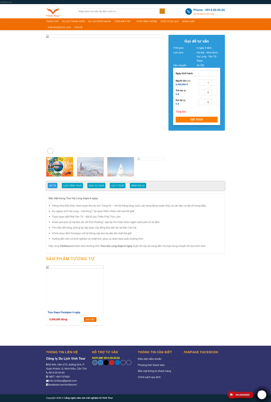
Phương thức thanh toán (151, 365)
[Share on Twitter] (100, 362)
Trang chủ (52, 21)
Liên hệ (78, 27)
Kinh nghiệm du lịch (59, 27)
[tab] (52, 186)
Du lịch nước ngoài (99, 21)
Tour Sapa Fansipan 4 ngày (64, 312)
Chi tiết (90, 319)
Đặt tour (196, 119)
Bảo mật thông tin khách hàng (154, 371)
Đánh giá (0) (138, 185)
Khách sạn (188, 21)
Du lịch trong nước (73, 21)
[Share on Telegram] (128, 362)
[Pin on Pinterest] (111, 362)
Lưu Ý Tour (117, 185)
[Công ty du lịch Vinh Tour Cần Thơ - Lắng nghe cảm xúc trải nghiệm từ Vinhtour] (59, 11)
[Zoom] (50, 151)
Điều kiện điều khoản (150, 359)
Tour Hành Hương (146, 21)
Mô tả (52, 185)
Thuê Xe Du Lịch (169, 21)
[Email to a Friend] (106, 362)
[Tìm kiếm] (162, 11)
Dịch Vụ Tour (96, 185)
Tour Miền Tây (122, 21)
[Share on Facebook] (94, 362)
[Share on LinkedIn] (117, 362)
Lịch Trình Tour (72, 185)
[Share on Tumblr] (123, 362)
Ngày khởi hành (184, 73)
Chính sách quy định (149, 377)
